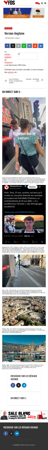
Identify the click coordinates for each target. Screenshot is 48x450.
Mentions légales (30, 445)
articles (11, 72)
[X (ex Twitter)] (18, 385)
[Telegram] (24, 385)
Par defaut (8, 28)
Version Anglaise (14, 33)
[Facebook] (13, 385)
